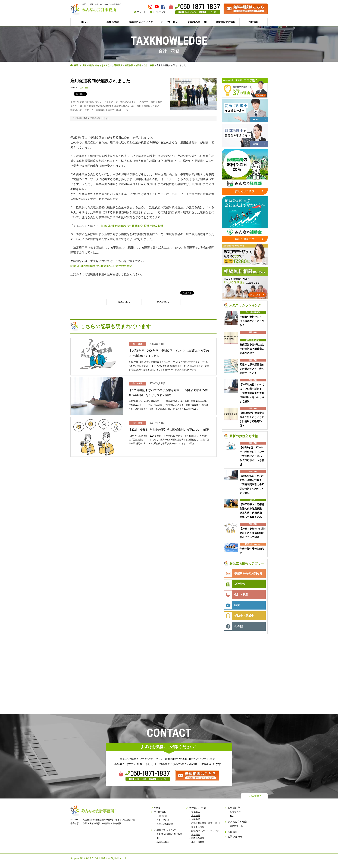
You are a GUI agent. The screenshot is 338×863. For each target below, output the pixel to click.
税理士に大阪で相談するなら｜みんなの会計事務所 (98, 65)
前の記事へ (163, 302)
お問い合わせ (235, 836)
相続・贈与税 (197, 842)
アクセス (141, 12)
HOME (84, 22)
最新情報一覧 (236, 826)
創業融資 (195, 819)
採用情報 (253, 22)
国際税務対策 (197, 838)
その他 (238, 626)
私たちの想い (163, 841)
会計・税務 (149, 65)
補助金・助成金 (244, 615)
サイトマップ (159, 12)
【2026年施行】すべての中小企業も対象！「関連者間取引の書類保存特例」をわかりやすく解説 (168, 392)
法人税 (252, 500)
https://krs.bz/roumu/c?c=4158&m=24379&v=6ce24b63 (132, 225)
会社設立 (240, 584)
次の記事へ (124, 302)
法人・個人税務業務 (253, 312)
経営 (237, 605)
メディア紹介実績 (165, 823)
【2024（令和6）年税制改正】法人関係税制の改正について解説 (169, 429)
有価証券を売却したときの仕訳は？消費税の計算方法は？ (252, 348)
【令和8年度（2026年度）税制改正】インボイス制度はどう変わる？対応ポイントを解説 (169, 353)
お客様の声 (162, 816)
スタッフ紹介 (163, 820)
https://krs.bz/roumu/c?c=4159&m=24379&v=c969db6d (101, 266)
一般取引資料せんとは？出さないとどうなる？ (252, 321)
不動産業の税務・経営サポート (206, 823)
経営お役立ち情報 (133, 65)
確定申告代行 (197, 827)
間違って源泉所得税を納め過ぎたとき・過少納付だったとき (252, 368)
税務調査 (195, 834)
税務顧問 (195, 815)
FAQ (231, 815)
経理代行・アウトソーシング (205, 831)
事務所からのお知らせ (253, 544)
